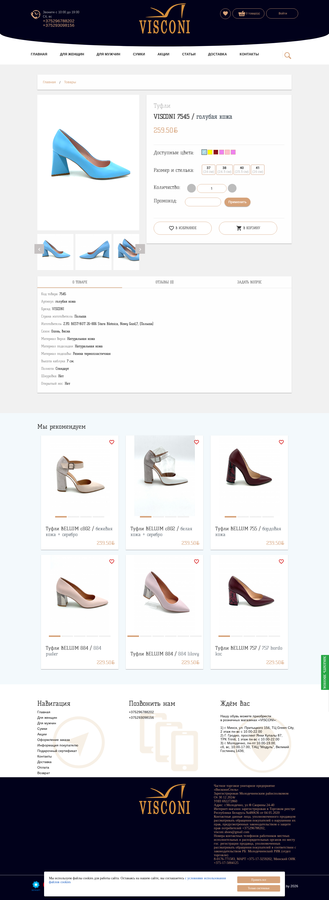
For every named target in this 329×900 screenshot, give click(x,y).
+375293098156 (58, 25)
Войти (283, 13)
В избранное (183, 228)
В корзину (248, 228)
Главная (49, 82)
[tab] (79, 282)
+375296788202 (58, 21)
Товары (70, 82)
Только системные (259, 888)
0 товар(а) (252, 13)
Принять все (258, 879)
